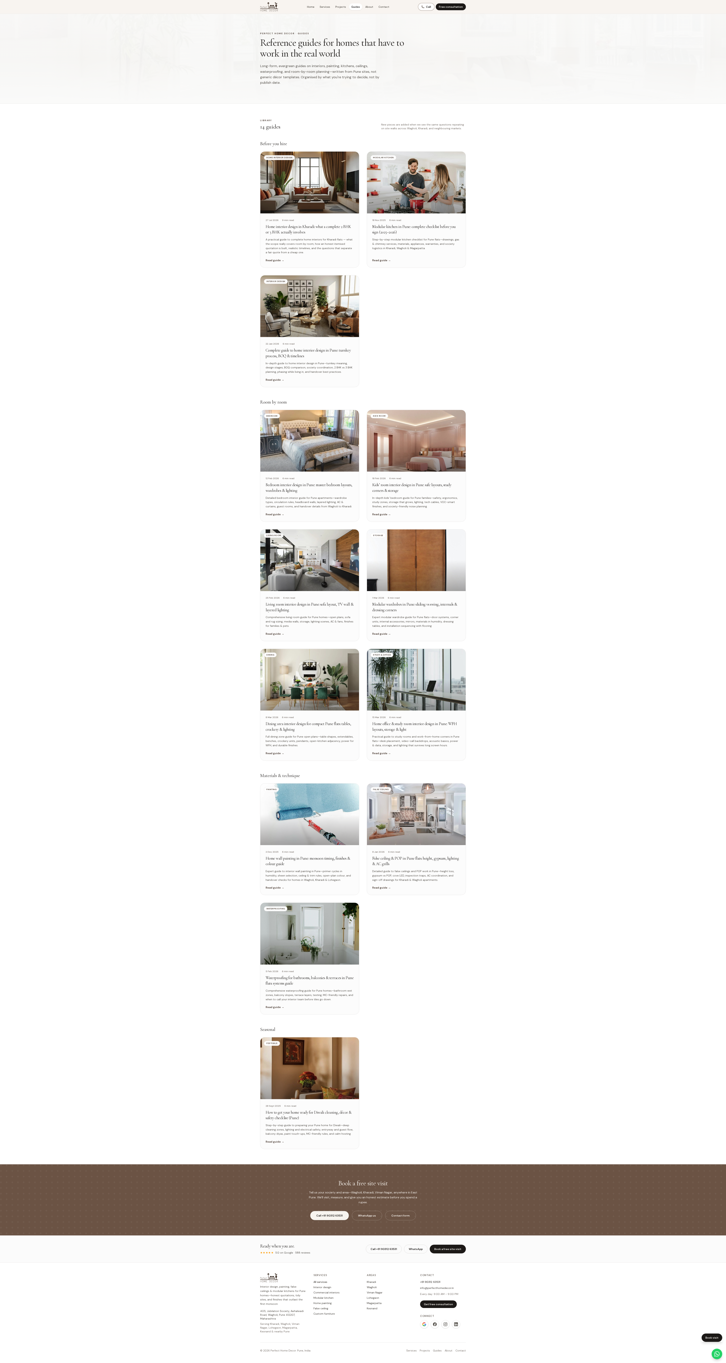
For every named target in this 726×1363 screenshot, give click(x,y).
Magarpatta (374, 1303)
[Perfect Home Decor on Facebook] (435, 1324)
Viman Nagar (374, 1292)
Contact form (400, 1215)
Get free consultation (438, 1304)
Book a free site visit (447, 1249)
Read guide (275, 260)
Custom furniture (324, 1313)
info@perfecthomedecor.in (437, 1288)
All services (320, 1282)
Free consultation (451, 7)
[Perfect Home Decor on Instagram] (445, 1324)
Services (325, 7)
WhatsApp (416, 1249)
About (369, 7)
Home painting (322, 1303)
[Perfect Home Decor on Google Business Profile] (424, 1324)
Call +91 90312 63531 (329, 1215)
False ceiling (320, 1308)
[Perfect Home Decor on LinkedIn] (456, 1324)
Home (310, 7)
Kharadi (371, 1282)
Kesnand (372, 1308)
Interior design (322, 1287)
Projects (340, 7)
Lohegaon (373, 1297)
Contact (384, 7)
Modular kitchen (323, 1297)
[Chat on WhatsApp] (717, 1354)
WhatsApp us (367, 1215)
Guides (355, 7)
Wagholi (372, 1287)
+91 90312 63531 (430, 1282)
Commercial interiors (326, 1292)
